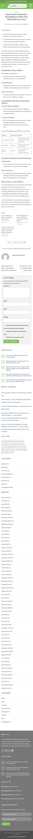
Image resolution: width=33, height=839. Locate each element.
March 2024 (5, 571)
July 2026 (4, 501)
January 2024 (5, 574)
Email (5, 309)
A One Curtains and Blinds (9, 406)
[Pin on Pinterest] (21, 242)
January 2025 (5, 551)
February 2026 (5, 511)
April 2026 (4, 504)
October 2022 (5, 611)
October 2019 (5, 678)
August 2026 (5, 497)
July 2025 (4, 531)
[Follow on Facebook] (2, 750)
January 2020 (5, 671)
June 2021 (4, 638)
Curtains (22, 444)
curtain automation (18, 441)
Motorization (5, 477)
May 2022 (4, 621)
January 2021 (5, 644)
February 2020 (5, 668)
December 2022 (6, 608)
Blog (2, 467)
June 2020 (4, 658)
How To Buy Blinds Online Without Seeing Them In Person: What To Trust (18, 380)
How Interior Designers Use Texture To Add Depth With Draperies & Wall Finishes (19, 374)
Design (3, 449)
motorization (23, 449)
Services (11, 832)
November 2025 (6, 521)
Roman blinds (5, 452)
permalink (28, 248)
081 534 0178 (17, 794)
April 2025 (4, 541)
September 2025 (6, 524)
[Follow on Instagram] (6, 750)
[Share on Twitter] (14, 242)
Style (2, 484)
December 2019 (6, 675)
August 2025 (5, 527)
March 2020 (5, 665)
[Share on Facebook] (11, 242)
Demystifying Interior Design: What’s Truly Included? (15, 430)
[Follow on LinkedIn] (12, 750)
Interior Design (5, 474)
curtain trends (22, 447)
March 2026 (5, 507)
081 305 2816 (19, 798)
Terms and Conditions (22, 832)
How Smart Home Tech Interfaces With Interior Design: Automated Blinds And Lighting (17, 368)
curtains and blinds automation (9, 447)
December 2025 (6, 517)
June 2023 (4, 594)
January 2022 (5, 624)
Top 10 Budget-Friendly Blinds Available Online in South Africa (16, 401)
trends (11, 452)
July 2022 (4, 614)
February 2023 (5, 601)
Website (6, 317)
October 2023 (5, 584)
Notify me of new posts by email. (15, 337)
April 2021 (4, 641)
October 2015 (5, 688)
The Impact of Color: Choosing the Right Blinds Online (25, 268)
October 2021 (5, 631)
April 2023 (4, 598)
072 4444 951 (18, 790)
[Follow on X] (9, 750)
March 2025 (5, 544)
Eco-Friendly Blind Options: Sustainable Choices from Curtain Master (14, 419)
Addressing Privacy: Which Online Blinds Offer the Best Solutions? (8, 268)
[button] (2, 6)
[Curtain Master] (16, 6)
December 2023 (6, 578)
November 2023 (6, 581)
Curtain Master (18, 200)
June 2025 (4, 534)
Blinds (16, 12)
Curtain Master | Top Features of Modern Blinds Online (7, 217)
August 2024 (5, 564)
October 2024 (5, 561)
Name (6, 301)
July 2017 (4, 681)
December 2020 (6, 648)
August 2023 (5, 591)
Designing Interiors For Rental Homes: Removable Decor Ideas (17, 361)
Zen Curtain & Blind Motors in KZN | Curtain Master (17, 356)
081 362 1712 (15, 786)
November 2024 (6, 557)
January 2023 (5, 604)
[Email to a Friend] (18, 242)
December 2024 (6, 554)
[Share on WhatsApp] (8, 242)
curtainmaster (24, 24)
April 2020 (4, 661)
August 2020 (5, 655)
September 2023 (6, 588)
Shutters (4, 480)
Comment (7, 286)
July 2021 (4, 634)
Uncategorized (5, 487)
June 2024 (4, 567)
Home (5, 832)
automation (5, 441)
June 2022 (4, 618)
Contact (16, 834)
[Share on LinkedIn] (24, 242)
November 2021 (6, 628)
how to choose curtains (12, 449)
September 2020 (6, 651)
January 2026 (5, 514)
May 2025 (4, 537)
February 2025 (5, 547)
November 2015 (6, 685)
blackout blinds (6, 399)
